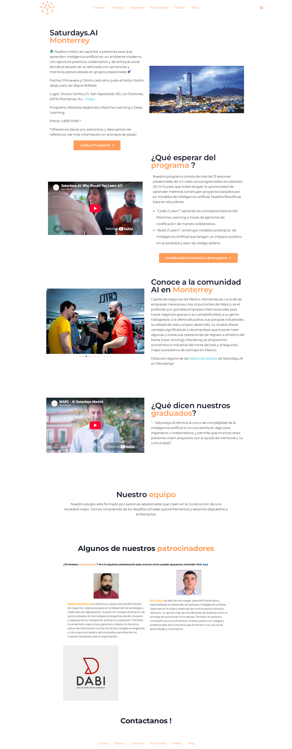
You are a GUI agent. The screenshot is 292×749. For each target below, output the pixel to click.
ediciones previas (203, 358)
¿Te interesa (70, 564)
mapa (90, 99)
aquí (205, 564)
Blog (195, 7)
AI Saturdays (159, 7)
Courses (99, 7)
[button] (261, 7)
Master (180, 7)
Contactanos (144, 720)
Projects (118, 7)
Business (136, 7)
